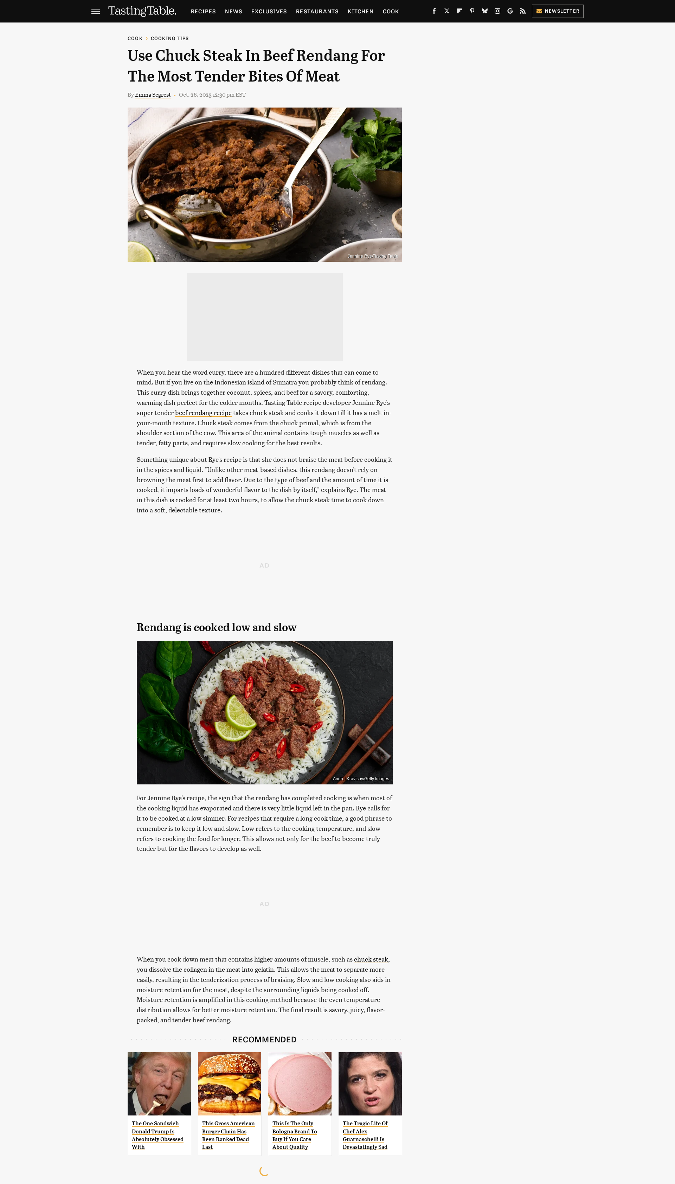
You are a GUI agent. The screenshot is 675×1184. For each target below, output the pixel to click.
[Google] (510, 12)
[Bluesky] (484, 12)
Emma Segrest (153, 94)
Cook (391, 11)
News (233, 11)
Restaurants (317, 11)
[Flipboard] (459, 12)
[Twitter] (446, 12)
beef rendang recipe (203, 412)
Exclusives (269, 11)
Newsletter (562, 10)
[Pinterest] (472, 12)
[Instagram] (497, 12)
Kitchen (360, 11)
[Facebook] (434, 12)
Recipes (203, 11)
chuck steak (371, 959)
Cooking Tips (170, 38)
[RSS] (522, 12)
